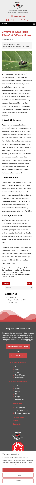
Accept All (18, 470)
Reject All (18, 481)
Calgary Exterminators (10, 268)
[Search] (31, 287)
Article (10, 297)
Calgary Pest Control (15, 300)
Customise (18, 475)
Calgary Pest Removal (9, 272)
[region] (18, 468)
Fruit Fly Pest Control (19, 274)
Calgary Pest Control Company (18, 270)
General (11, 302)
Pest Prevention (18, 417)
